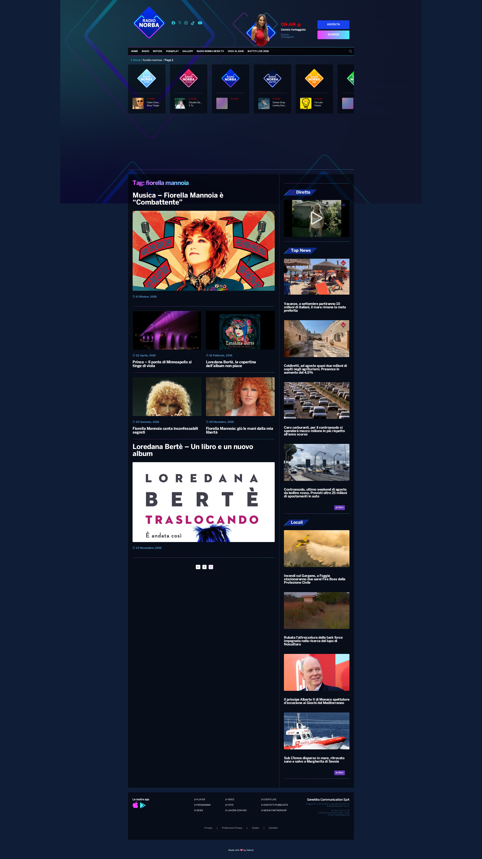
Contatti (273, 828)
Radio (145, 51)
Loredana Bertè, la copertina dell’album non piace (231, 364)
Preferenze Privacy (232, 828)
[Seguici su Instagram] (186, 23)
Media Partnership (275, 810)
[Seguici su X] (179, 23)
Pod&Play (172, 51)
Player (200, 800)
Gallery (187, 51)
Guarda (333, 35)
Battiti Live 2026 (258, 51)
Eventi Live (269, 800)
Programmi (203, 805)
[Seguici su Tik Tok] (193, 23)
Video (230, 800)
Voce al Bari (236, 51)
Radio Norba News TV (210, 51)
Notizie (157, 51)
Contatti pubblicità (275, 805)
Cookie (255, 828)
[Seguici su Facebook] (173, 23)
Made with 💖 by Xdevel (241, 850)
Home (134, 51)
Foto (230, 805)
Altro (339, 508)
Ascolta (333, 24)
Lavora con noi (236, 810)
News (199, 810)
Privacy (208, 828)
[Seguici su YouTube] (200, 23)
